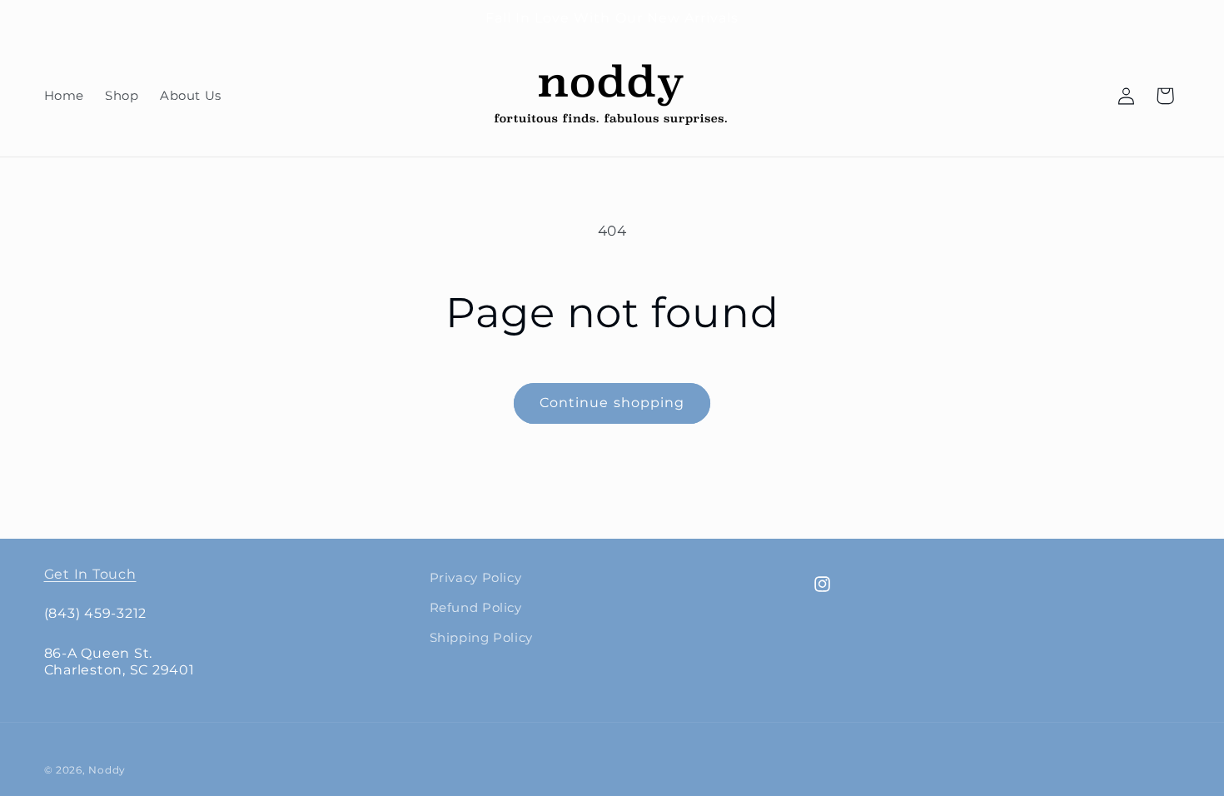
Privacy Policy (476, 577)
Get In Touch (90, 573)
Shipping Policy (481, 637)
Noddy (107, 770)
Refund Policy (476, 607)
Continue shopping (612, 402)
